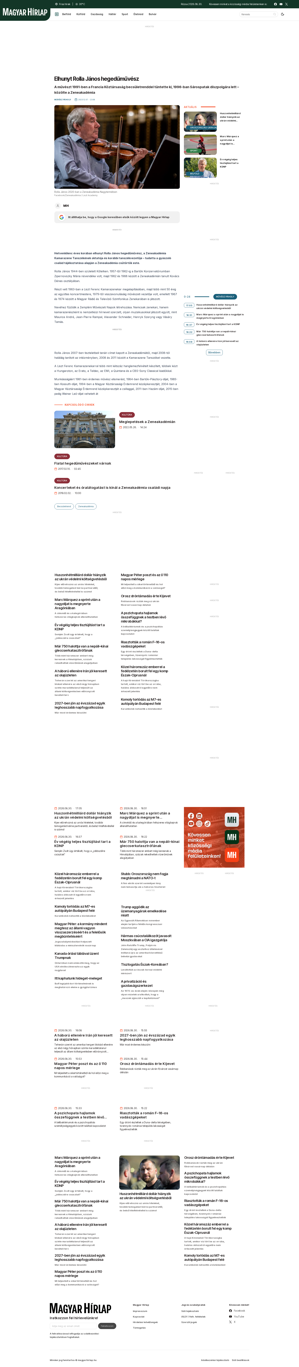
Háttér (112, 14)
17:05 (189, 305)
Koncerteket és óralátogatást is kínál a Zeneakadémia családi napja (112, 488)
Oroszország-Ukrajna (204, 127)
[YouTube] (281, 4)
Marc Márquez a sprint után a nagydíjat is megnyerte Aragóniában (229, 143)
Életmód (138, 14)
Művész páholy (225, 296)
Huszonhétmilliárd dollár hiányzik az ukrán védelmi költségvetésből (230, 119)
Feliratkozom (107, 1326)
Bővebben (214, 352)
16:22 (189, 332)
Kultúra (127, 414)
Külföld (80, 14)
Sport (125, 14)
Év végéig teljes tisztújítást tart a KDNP (229, 163)
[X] (286, 4)
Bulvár (152, 14)
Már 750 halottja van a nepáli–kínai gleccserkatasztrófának (216, 333)
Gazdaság (97, 14)
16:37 (189, 324)
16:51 (189, 315)
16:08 (189, 341)
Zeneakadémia (86, 506)
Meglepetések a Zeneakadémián (147, 422)
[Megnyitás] (57, 14)
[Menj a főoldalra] (25, 11)
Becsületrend (64, 506)
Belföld (66, 14)
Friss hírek (64, 4)
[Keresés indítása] (274, 14)
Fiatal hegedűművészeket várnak (82, 463)
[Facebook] (275, 4)
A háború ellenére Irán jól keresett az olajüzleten (217, 343)
